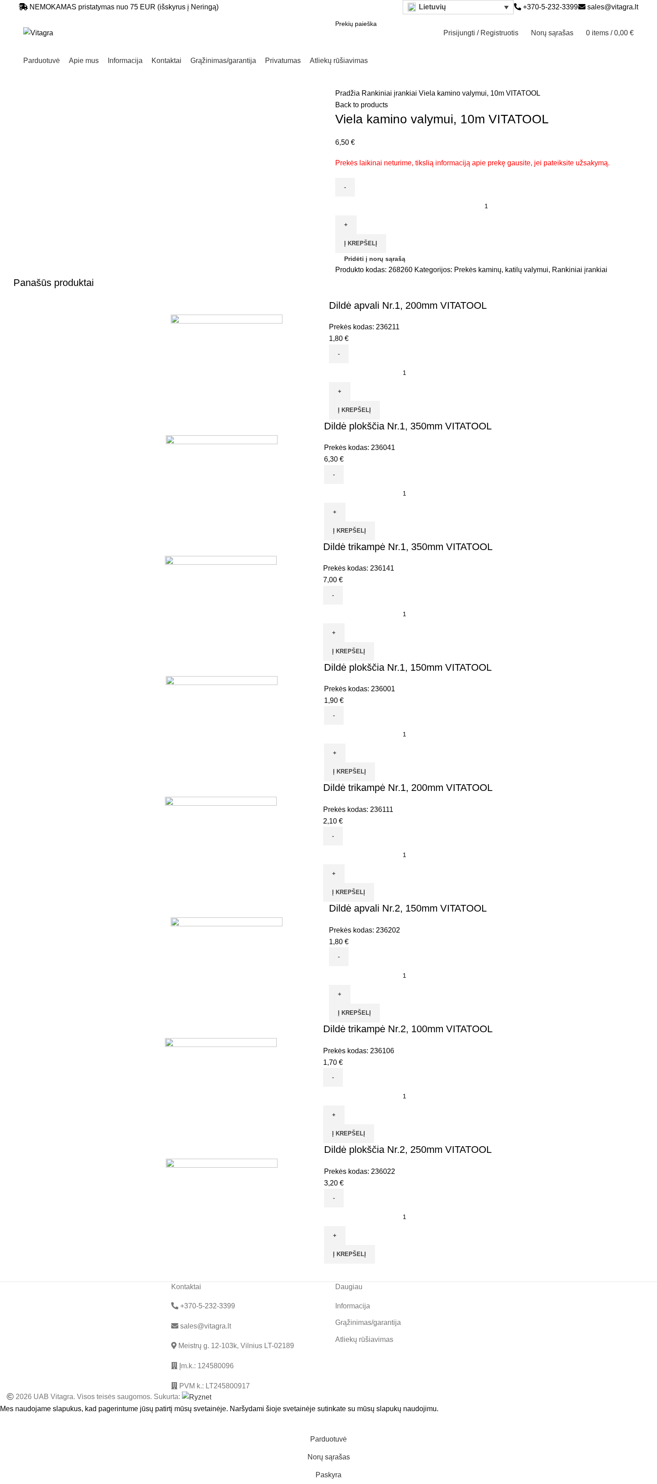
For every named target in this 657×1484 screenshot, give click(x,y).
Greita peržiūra (293, 359)
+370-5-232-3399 (549, 7)
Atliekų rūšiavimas (364, 1339)
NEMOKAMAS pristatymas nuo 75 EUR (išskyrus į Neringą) (124, 7)
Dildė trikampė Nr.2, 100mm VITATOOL (408, 1028)
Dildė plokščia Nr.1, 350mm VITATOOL (408, 426)
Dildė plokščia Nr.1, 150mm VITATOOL (408, 667)
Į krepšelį (360, 243)
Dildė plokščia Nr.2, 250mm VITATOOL (408, 1149)
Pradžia (348, 93)
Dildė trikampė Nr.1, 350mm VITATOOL (408, 546)
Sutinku (18, 1422)
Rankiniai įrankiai (390, 93)
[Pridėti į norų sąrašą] (318, 359)
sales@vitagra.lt (612, 7)
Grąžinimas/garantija (368, 1322)
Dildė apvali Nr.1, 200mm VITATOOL (408, 305)
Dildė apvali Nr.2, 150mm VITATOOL (408, 908)
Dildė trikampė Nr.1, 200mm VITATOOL (408, 787)
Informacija (352, 1306)
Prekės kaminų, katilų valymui (501, 269)
